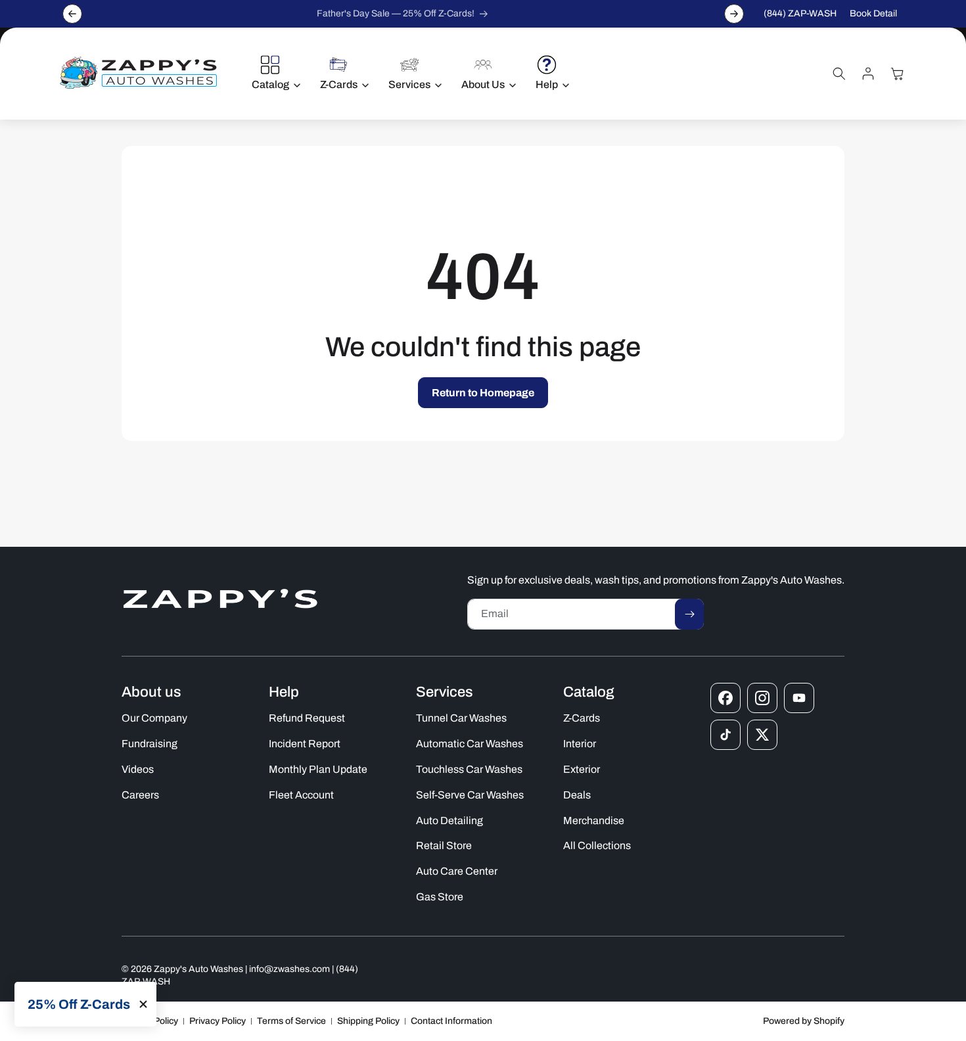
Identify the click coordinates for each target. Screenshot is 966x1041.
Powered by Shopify (803, 1021)
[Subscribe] (689, 614)
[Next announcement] (734, 14)
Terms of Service (291, 1021)
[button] (273, 73)
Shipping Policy (368, 1021)
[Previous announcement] (72, 14)
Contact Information (451, 1021)
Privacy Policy (217, 1021)
